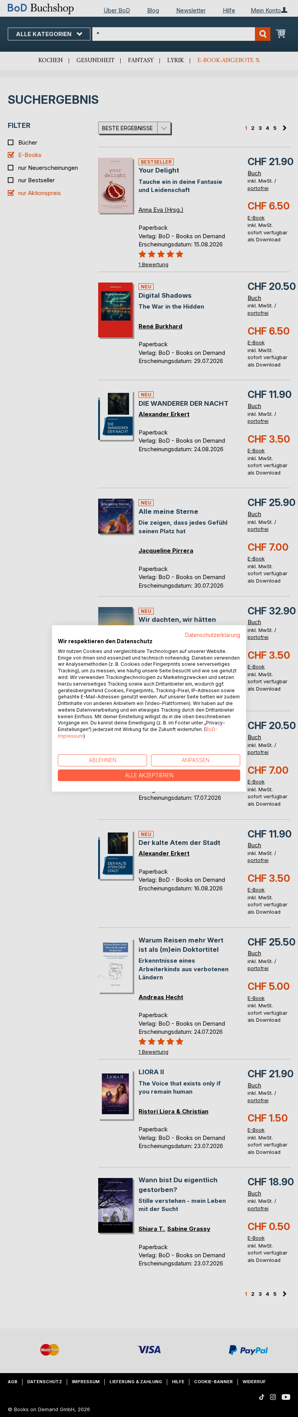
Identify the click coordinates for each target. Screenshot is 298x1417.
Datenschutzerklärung (212, 635)
